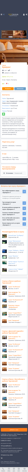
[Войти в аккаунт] (23, 14)
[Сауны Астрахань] (3, 15)
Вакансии (6, 461)
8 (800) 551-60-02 (6, 440)
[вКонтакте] (2, 458)
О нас (4, 80)
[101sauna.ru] (13, 15)
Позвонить (8, 88)
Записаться (20, 88)
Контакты (14, 80)
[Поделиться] (26, 15)
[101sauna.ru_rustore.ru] (14, 34)
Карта (8, 80)
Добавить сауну (14, 429)
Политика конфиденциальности (8, 463)
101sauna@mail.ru (6, 446)
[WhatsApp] (3, 114)
